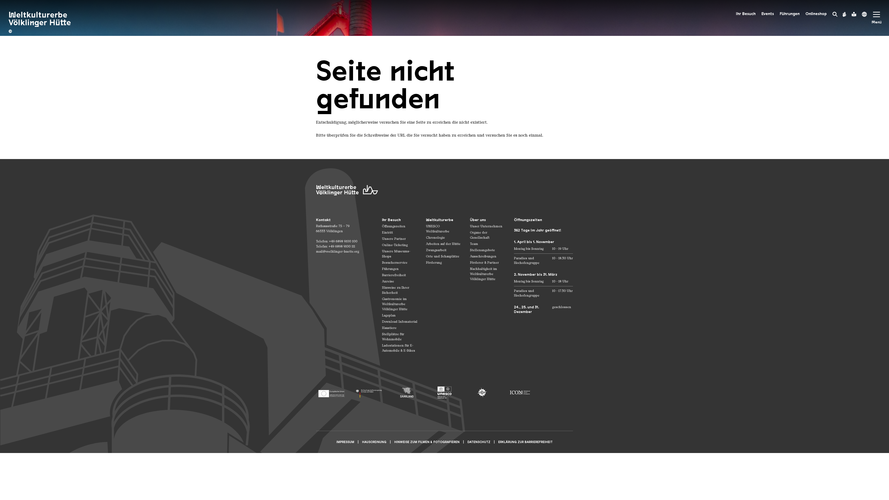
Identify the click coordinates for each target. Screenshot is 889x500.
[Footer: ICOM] (519, 392)
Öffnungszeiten (393, 226)
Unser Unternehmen (486, 226)
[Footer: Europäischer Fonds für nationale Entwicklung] (331, 392)
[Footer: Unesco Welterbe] (444, 392)
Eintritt (387, 232)
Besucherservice (394, 262)
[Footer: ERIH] (482, 392)
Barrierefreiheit (394, 275)
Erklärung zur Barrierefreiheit (525, 442)
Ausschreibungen (483, 256)
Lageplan (389, 315)
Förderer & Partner (484, 262)
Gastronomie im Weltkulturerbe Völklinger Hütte (394, 304)
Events (767, 14)
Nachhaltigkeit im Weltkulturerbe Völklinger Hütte (483, 274)
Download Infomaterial (399, 321)
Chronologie (435, 237)
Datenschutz (478, 442)
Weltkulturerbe (439, 220)
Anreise (388, 281)
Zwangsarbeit (436, 250)
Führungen (790, 14)
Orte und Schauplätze (442, 256)
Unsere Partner (394, 239)
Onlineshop (816, 14)
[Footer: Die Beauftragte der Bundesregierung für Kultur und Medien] (369, 392)
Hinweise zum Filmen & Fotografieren (427, 442)
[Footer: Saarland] (406, 392)
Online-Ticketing (395, 245)
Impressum (345, 442)
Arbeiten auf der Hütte (443, 244)
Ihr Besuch (746, 14)
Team (474, 244)
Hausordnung (374, 442)
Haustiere (389, 328)
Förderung (434, 262)
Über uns (478, 220)
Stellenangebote (482, 250)
